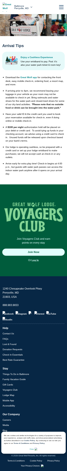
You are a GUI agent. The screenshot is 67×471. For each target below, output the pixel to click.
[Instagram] (21, 313)
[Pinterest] (39, 313)
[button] (61, 7)
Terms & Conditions (21, 443)
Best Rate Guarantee (13, 360)
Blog (5, 430)
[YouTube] (51, 313)
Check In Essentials (13, 354)
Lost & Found (9, 344)
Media (6, 425)
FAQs (5, 339)
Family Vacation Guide (14, 379)
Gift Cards (8, 384)
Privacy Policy (39, 443)
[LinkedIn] (7, 319)
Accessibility (9, 405)
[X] (31, 313)
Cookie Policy (29, 440)
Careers (7, 420)
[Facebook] (8, 313)
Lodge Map (8, 395)
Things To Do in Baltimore (16, 374)
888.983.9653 (11, 305)
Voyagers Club (10, 390)
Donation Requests (12, 349)
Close (32, 449)
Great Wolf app (28, 77)
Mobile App (8, 400)
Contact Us (8, 333)
